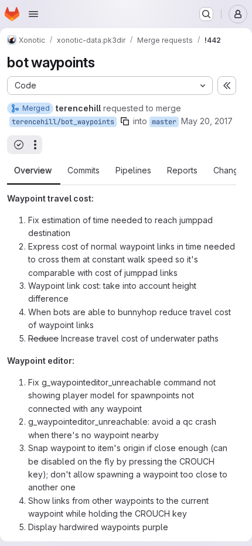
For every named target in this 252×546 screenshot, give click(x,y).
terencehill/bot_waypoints (63, 122)
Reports (182, 170)
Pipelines (133, 170)
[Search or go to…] (206, 14)
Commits (83, 170)
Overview (33, 170)
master (164, 122)
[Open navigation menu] (33, 14)
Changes (230, 170)
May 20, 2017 (207, 121)
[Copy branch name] (125, 121)
